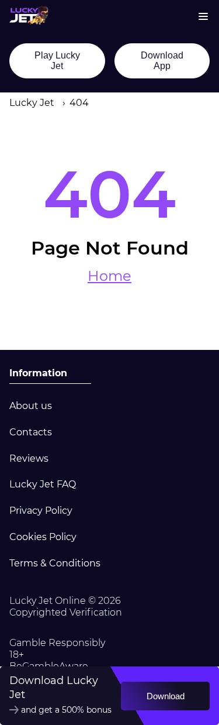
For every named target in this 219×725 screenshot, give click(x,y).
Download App (162, 60)
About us (30, 405)
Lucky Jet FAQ (42, 484)
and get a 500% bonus (66, 710)
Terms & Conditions (54, 563)
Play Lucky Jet (57, 60)
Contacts (30, 432)
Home (109, 276)
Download (166, 696)
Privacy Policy (40, 510)
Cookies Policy (43, 536)
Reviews (28, 458)
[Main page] (28, 15)
